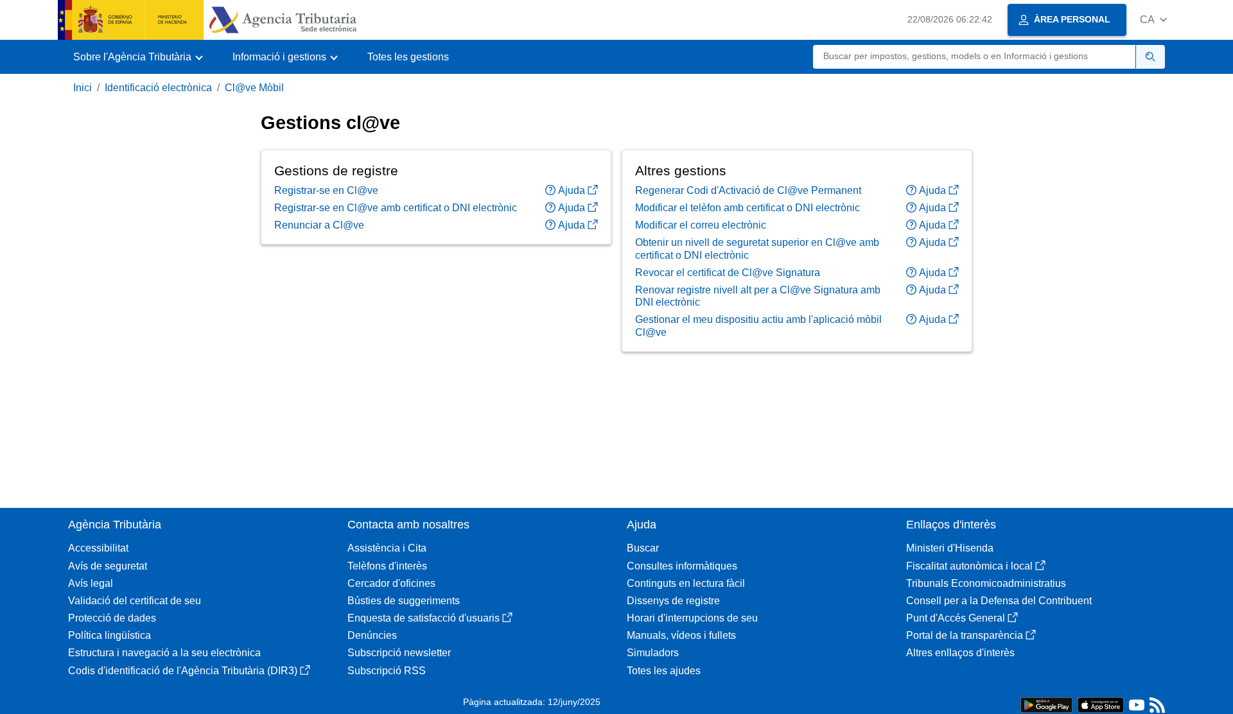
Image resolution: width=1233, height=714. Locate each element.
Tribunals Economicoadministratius (986, 583)
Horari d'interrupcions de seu (692, 618)
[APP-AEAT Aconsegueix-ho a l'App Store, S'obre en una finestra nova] (1101, 704)
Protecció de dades (112, 618)
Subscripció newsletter (399, 652)
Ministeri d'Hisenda (949, 548)
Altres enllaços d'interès (960, 652)
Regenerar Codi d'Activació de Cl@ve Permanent (748, 190)
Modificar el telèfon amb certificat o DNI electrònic (747, 207)
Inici (82, 87)
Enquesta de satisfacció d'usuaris (423, 618)
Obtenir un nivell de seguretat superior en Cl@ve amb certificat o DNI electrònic (757, 248)
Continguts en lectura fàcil (686, 583)
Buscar (643, 548)
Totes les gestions (408, 56)
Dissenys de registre (673, 600)
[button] (1153, 19)
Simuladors (653, 652)
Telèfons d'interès (387, 566)
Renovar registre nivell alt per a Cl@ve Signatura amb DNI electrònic (757, 296)
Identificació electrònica (158, 87)
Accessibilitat (98, 548)
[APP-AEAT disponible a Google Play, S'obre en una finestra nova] (1046, 704)
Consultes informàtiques (682, 566)
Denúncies (372, 635)
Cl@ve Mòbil (254, 87)
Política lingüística (109, 635)
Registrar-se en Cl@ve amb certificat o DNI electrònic (395, 207)
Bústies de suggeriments (403, 600)
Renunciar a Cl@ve (319, 225)
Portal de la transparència (964, 635)
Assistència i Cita (386, 548)
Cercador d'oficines (391, 583)
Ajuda (571, 190)
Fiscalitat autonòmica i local (969, 566)
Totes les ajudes (664, 670)
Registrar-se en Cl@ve (326, 190)
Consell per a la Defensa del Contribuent (999, 600)
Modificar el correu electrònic (700, 225)
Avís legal (90, 583)
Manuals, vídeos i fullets (681, 635)
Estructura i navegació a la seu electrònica (164, 652)
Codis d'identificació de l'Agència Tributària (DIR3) (182, 670)
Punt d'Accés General (955, 618)
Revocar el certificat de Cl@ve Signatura (727, 272)
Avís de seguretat (107, 566)
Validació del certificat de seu (134, 600)
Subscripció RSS (386, 670)
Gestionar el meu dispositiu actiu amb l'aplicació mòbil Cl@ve (758, 325)
